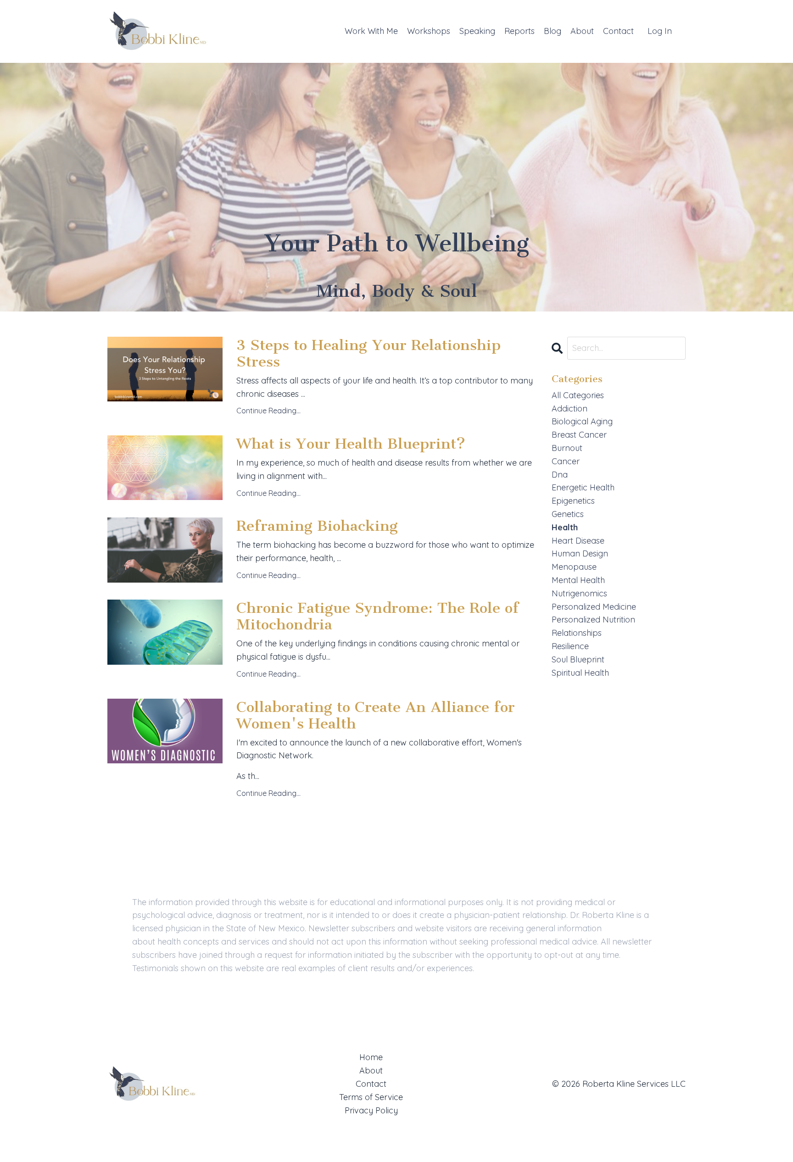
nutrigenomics (579, 593)
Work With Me (371, 31)
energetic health (583, 487)
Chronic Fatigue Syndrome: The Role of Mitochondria (377, 616)
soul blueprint (578, 659)
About (582, 31)
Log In (660, 31)
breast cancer (579, 434)
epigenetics (573, 500)
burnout (567, 448)
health (565, 527)
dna (560, 474)
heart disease (578, 540)
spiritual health (580, 672)
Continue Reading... (268, 410)
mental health (578, 580)
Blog (552, 31)
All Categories (578, 395)
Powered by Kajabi (656, 1138)
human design (580, 553)
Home (371, 1057)
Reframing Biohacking (317, 525)
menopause (574, 567)
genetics (568, 514)
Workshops (428, 31)
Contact (618, 31)
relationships (577, 633)
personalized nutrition (593, 619)
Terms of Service (371, 1097)
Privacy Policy (371, 1110)
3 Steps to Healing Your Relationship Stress (368, 353)
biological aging (582, 421)
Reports (519, 31)
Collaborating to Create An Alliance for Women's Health (375, 715)
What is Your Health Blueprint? (350, 443)
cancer (566, 461)
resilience (570, 646)
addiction (569, 408)
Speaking (477, 31)
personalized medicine (594, 606)
